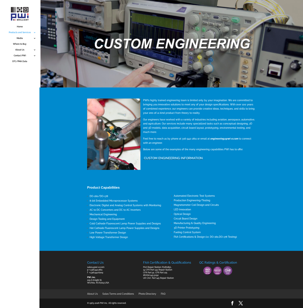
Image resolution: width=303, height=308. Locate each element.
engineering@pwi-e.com (224, 138)
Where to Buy (19, 44)
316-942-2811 (189, 138)
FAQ (163, 293)
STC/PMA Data (19, 61)
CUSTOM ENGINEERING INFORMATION (173, 158)
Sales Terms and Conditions (118, 293)
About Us (19, 50)
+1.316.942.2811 (95, 270)
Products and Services (20, 32)
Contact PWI (20, 55)
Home (20, 26)
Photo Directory (147, 293)
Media (20, 38)
